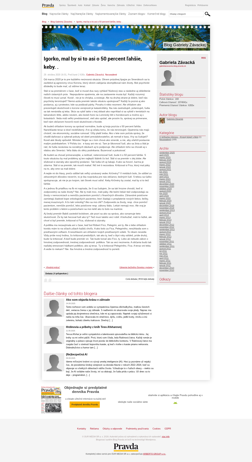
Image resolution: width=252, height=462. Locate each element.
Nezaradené (111, 74)
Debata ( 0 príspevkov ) (56, 273)
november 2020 (166, 186)
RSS (203, 58)
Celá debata (131, 279)
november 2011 (166, 241)
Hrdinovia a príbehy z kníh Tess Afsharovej (94, 327)
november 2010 (166, 270)
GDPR (168, 428)
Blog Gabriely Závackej (61, 22)
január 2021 (165, 181)
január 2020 (165, 203)
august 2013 (165, 213)
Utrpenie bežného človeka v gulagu (136, 267)
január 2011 (165, 265)
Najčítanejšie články (82, 13)
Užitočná (130, 5)
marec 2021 (165, 179)
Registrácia (190, 5)
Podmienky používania (137, 428)
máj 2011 (163, 256)
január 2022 (165, 167)
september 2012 (167, 229)
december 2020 (166, 184)
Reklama (94, 428)
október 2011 (165, 244)
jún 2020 (163, 193)
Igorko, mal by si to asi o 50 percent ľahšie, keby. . (99, 22)
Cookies (157, 428)
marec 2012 (165, 234)
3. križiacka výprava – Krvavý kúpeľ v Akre (178, 137)
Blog (44, 14)
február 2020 (165, 201)
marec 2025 (165, 157)
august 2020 (165, 191)
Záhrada (121, 5)
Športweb (71, 5)
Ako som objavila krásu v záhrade (88, 299)
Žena (103, 5)
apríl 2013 (164, 215)
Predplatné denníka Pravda (84, 404)
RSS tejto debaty (146, 279)
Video (139, 5)
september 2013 (167, 210)
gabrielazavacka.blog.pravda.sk (172, 66)
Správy (62, 5)
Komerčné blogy (156, 13)
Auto (80, 5)
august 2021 (165, 169)
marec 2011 (164, 261)
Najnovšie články (59, 13)
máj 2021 (163, 174)
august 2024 (165, 162)
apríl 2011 (164, 258)
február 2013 (165, 220)
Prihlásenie (202, 5)
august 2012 (165, 232)
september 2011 (167, 246)
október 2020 (165, 189)
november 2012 (166, 227)
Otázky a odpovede (112, 428)
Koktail (87, 5)
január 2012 (165, 239)
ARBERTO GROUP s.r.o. (154, 454)
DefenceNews (150, 5)
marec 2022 (165, 165)
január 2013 (165, 222)
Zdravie (95, 5)
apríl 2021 (164, 177)
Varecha (111, 5)
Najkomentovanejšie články (110, 13)
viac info (166, 436)
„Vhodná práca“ (52, 267)
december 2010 (166, 268)
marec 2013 (165, 217)
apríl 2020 (164, 196)
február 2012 (165, 237)
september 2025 (167, 153)
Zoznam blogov (136, 13)
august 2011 (165, 249)
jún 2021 (163, 172)
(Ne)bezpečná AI (76, 354)
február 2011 (165, 263)
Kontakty (81, 428)
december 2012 (166, 225)
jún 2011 (163, 253)
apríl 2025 (164, 155)
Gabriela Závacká (95, 74)
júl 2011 (163, 251)
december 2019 (166, 205)
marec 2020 (165, 198)
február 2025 (165, 160)
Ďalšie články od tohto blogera (70, 293)
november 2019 (166, 208)
